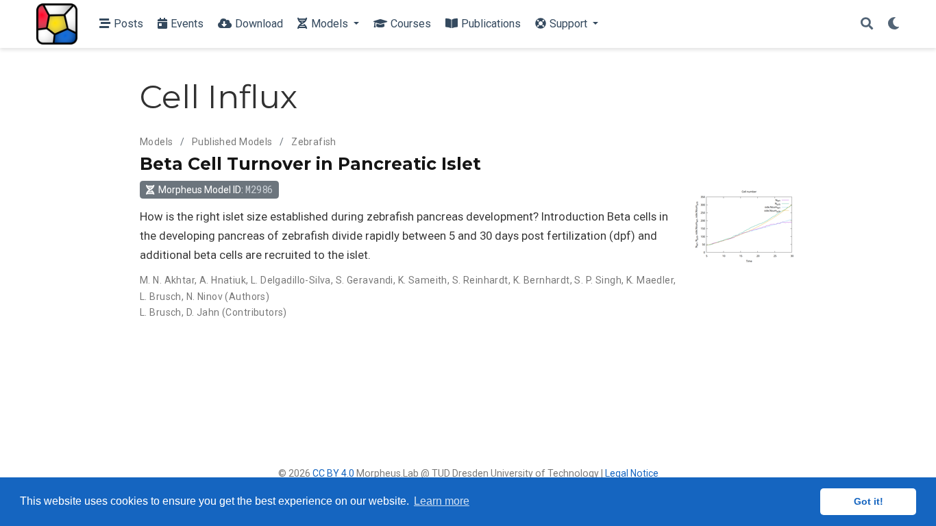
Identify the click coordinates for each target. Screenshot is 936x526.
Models (156, 141)
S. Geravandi (364, 280)
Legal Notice (631, 473)
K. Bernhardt (541, 280)
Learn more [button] (441, 501)
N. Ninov (204, 296)
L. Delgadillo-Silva (291, 280)
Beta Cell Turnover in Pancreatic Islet (310, 163)
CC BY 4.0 (333, 473)
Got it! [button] (868, 501)
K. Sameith (422, 280)
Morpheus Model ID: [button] (215, 189)
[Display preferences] (893, 24)
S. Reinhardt (480, 280)
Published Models (232, 141)
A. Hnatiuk (222, 280)
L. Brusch (161, 296)
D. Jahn (203, 312)
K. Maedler (650, 280)
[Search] (867, 24)
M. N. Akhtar (167, 280)
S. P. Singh (597, 280)
